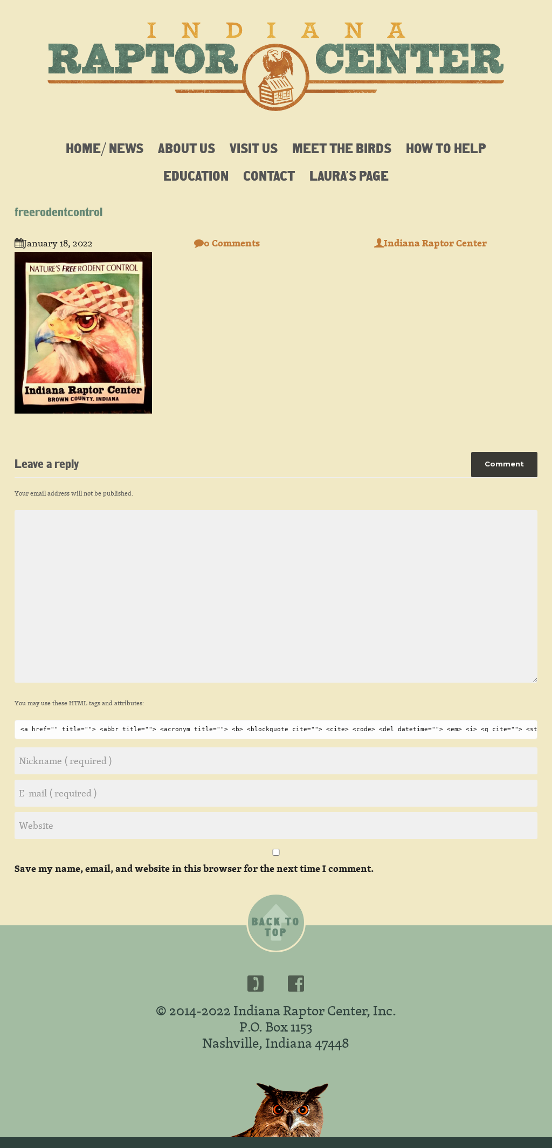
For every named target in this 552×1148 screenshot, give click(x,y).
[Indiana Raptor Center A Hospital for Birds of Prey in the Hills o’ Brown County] (276, 62)
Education (196, 175)
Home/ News (104, 148)
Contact (269, 175)
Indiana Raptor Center (435, 243)
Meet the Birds (341, 148)
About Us (186, 148)
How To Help (446, 148)
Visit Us (254, 148)
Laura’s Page (349, 175)
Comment (504, 463)
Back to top (276, 927)
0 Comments (232, 243)
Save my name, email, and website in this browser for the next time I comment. (194, 868)
